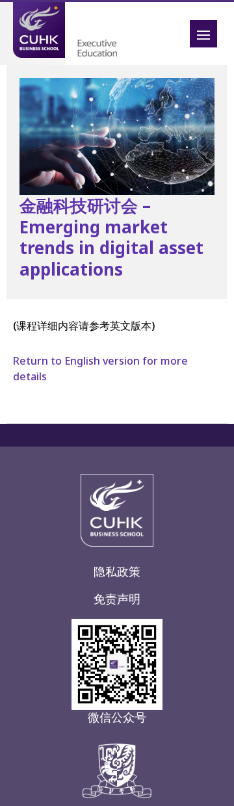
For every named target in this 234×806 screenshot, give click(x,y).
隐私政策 (117, 571)
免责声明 (117, 598)
